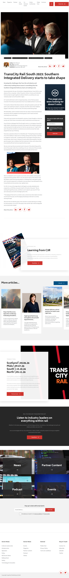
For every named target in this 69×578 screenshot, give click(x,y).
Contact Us (62, 546)
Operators (4, 551)
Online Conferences (32, 3)
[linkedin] (61, 573)
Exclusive (44, 2)
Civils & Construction (7, 546)
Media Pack (38, 3)
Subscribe (60, 4)
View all (60, 283)
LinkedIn (61, 551)
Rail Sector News (6, 556)
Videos (25, 556)
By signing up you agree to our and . (56, 129)
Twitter (61, 553)
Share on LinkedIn (50, 66)
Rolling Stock (5, 558)
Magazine (9, 2)
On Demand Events (26, 4)
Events (25, 546)
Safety (3, 560)
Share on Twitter (54, 66)
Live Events (20, 3)
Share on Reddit (63, 66)
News (4, 2)
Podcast (15, 2)
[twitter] (65, 573)
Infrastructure (5, 548)
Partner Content (27, 551)
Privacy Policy (44, 548)
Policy (3, 553)
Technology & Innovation (8, 563)
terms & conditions (53, 128)
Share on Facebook (59, 66)
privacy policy (47, 514)
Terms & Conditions (45, 551)
